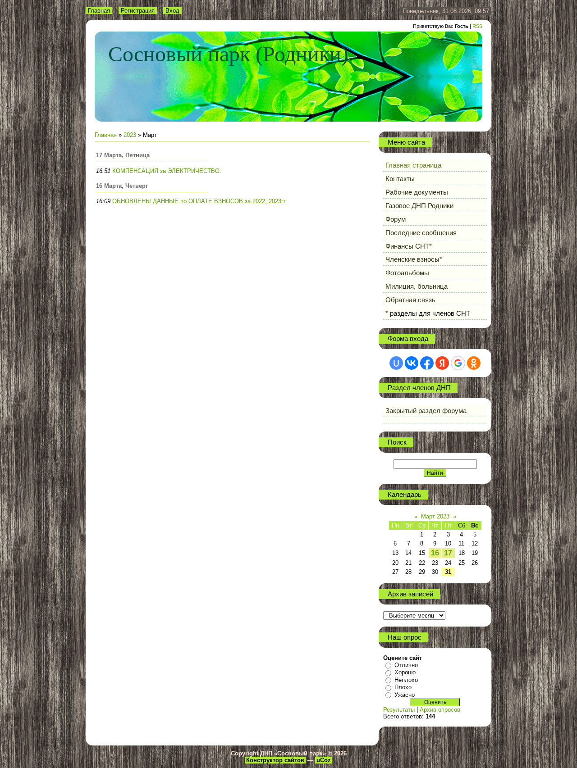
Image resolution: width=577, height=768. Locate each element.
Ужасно (404, 694)
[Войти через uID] (396, 363)
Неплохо (406, 680)
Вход (172, 10)
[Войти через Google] (458, 363)
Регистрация (138, 10)
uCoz (323, 760)
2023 (130, 135)
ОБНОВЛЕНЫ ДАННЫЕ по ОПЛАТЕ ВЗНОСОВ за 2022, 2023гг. (199, 201)
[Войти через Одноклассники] (474, 363)
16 (435, 553)
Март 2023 (435, 516)
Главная (99, 10)
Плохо (403, 687)
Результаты (399, 709)
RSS (477, 26)
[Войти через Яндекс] (442, 363)
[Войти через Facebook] (427, 363)
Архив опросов (440, 709)
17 (448, 553)
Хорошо (405, 672)
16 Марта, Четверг (122, 185)
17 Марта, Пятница (123, 155)
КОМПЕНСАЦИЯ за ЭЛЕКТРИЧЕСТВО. (166, 171)
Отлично (406, 665)
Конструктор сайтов (275, 760)
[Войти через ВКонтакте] (411, 363)
